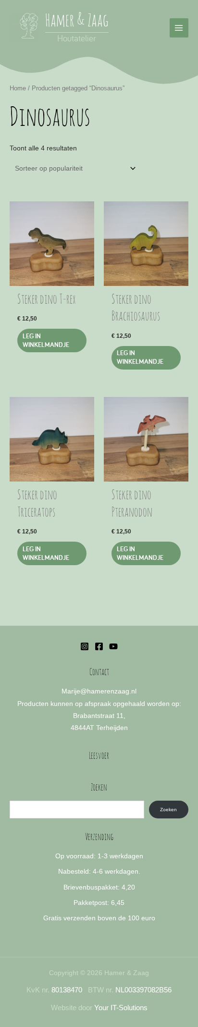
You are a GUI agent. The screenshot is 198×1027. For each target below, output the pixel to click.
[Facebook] (99, 646)
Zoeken (168, 809)
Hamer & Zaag (77, 21)
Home (18, 88)
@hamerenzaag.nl (108, 691)
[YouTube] (113, 646)
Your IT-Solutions (121, 1008)
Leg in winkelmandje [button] (46, 340)
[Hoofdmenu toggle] (179, 27)
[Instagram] (84, 646)
